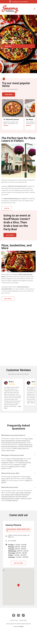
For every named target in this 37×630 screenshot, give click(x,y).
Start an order (18, 563)
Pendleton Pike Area (12, 500)
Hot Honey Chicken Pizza (25, 446)
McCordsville (25, 494)
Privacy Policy (23, 620)
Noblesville (18, 494)
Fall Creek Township (21, 496)
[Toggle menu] (35, 9)
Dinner (15, 476)
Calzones (16, 460)
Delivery (3, 482)
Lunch (8, 476)
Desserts (17, 464)
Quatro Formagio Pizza (7, 442)
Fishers (13, 492)
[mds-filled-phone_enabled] (23, 615)
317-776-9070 (12, 541)
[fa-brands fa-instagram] (18, 615)
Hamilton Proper (9, 494)
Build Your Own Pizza (25, 462)
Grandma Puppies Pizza (23, 440)
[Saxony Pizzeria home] (9, 9)
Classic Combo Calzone (8, 450)
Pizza (8, 458)
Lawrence (23, 498)
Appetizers (10, 460)
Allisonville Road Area (7, 498)
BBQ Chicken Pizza (20, 442)
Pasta (25, 460)
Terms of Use (14, 620)
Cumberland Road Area (8, 496)
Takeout (27, 480)
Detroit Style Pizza (18, 458)
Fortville (29, 498)
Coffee (24, 464)
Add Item (5, 125)
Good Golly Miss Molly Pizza (9, 446)
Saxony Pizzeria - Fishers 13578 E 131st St (18, 530)
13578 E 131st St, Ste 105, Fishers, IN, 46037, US (19, 536)
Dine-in (8, 478)
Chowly (21, 626)
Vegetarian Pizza (14, 466)
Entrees (11, 462)
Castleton (17, 498)
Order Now (8, 94)
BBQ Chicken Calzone (20, 448)
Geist (17, 492)
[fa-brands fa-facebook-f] (13, 615)
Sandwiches (4, 462)
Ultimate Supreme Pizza (25, 444)
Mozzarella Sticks (10, 440)
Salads (22, 460)
